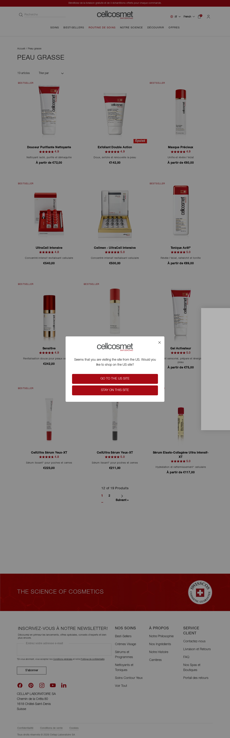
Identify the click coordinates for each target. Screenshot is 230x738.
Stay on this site (115, 390)
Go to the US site (115, 378)
